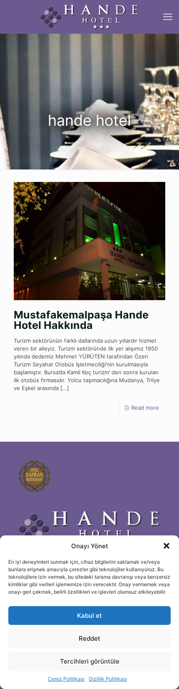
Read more (145, 407)
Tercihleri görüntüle (89, 661)
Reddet (89, 638)
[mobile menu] (168, 17)
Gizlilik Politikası (108, 679)
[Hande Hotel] (89, 16)
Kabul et (89, 615)
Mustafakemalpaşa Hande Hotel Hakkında (81, 319)
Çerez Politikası (66, 679)
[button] (166, 546)
